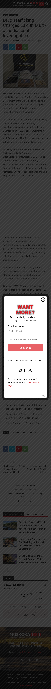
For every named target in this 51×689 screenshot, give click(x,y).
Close (43, 299)
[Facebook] (25, 370)
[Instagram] (20, 370)
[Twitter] (30, 370)
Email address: (16, 326)
